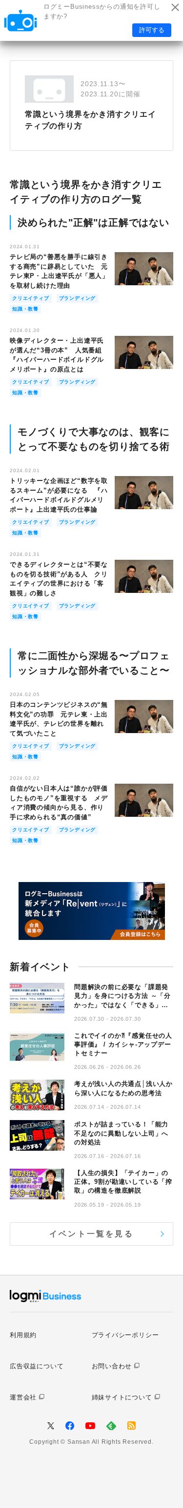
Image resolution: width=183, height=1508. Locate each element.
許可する (151, 30)
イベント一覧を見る (91, 1234)
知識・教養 (25, 309)
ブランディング (77, 298)
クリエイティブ (30, 298)
